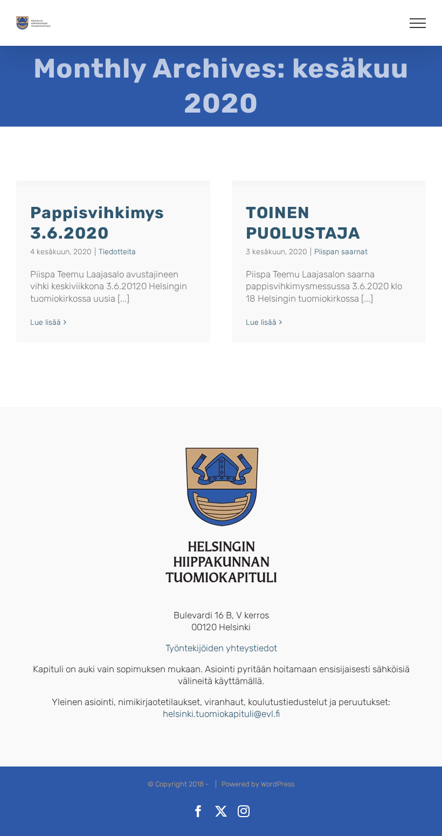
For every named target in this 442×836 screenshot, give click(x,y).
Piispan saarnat (341, 251)
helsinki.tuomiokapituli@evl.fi (221, 713)
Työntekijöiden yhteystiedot (221, 648)
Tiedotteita (117, 251)
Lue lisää (45, 322)
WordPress (277, 784)
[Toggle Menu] (418, 23)
